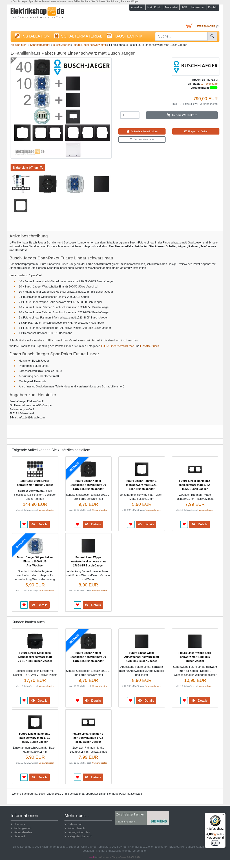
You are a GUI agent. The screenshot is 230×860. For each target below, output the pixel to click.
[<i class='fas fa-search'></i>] (212, 36)
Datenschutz (74, 824)
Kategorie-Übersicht (79, 836)
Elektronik (161, 846)
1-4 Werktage (209, 83)
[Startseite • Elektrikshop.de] (43, 15)
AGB (184, 7)
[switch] (215, 843)
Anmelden (137, 7)
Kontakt (212, 7)
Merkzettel (171, 7)
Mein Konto (154, 7)
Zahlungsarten (21, 828)
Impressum (197, 7)
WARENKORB (206, 26)
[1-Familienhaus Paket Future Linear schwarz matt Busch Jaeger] (61, 156)
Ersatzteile (146, 846)
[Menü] (223, 815)
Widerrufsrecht (75, 828)
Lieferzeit (18, 836)
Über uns (18, 824)
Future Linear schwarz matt (117, 346)
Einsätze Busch (149, 346)
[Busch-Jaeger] (195, 66)
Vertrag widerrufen (78, 832)
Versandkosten (208, 104)
